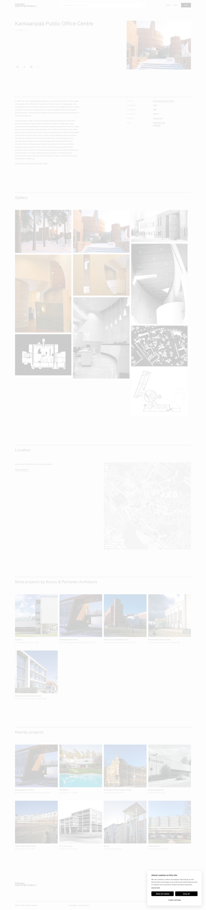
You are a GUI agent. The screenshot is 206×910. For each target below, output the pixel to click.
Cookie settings (174, 900)
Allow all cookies (162, 894)
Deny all (186, 894)
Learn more (155, 887)
